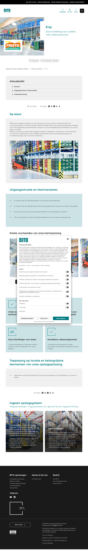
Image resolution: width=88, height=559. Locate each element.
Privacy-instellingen (47, 543)
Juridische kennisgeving (59, 540)
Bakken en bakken (15, 481)
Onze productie (57, 483)
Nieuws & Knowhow (36, 69)
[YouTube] (11, 497)
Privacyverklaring (47, 540)
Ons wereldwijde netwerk (60, 481)
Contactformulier (36, 479)
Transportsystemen (15, 485)
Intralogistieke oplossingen (17, 479)
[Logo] (9, 11)
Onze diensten (14, 488)
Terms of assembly (47, 535)
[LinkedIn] (14, 497)
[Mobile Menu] (82, 11)
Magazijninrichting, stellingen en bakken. (17, 69)
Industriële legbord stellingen (18, 483)
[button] (49, 106)
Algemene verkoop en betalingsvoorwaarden (54, 538)
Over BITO (56, 479)
